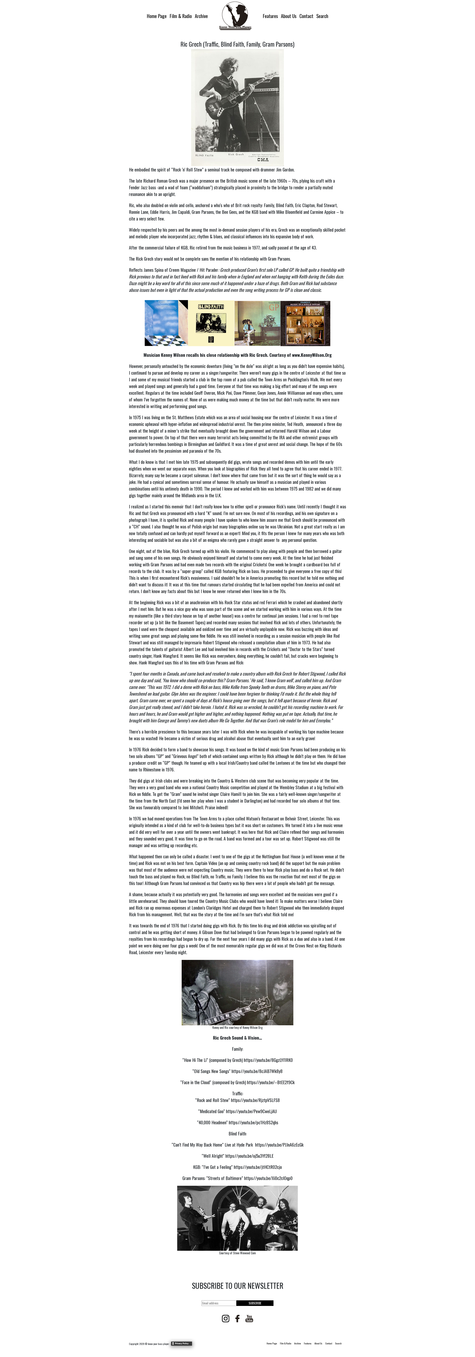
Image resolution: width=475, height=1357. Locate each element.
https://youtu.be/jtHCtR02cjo (258, 1166)
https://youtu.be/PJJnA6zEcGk (279, 1144)
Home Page (157, 16)
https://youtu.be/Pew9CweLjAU (251, 1111)
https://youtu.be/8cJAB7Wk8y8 (257, 1071)
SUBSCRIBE (255, 1303)
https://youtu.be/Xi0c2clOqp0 (268, 1178)
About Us (289, 16)
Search (322, 16)
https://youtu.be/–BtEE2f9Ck (271, 1082)
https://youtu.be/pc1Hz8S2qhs (253, 1122)
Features (270, 16)
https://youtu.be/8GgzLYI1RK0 (268, 1059)
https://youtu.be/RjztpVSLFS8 (255, 1100)
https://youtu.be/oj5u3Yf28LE (249, 1155)
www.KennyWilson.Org (312, 354)
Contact (306, 16)
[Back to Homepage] (235, 15)
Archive (201, 16)
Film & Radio (181, 16)
